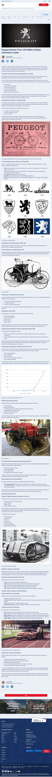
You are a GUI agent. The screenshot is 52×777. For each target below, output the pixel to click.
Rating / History (40, 17)
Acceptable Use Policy (16, 766)
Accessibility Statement (45, 766)
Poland (15, 742)
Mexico (15, 733)
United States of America (6, 732)
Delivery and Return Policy (6, 767)
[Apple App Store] (30, 751)
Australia (3, 738)
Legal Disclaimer (4, 773)
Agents (9, 17)
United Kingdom (4, 733)
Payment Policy (29, 766)
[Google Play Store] (38, 751)
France (15, 736)
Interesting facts (25, 17)
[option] (13, 706)
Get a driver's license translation (7, 725)
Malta (3, 742)
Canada (15, 739)
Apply (43, 4)
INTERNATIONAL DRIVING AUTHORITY (7, 1)
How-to (14, 17)
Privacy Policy (20, 767)
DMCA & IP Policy (37, 766)
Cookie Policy (23, 766)
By (9, 56)
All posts (3, 17)
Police (33, 17)
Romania (3, 735)
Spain (15, 732)
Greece (3, 739)
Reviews (3, 18)
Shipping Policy (14, 767)
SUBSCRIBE (45, 14)
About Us (3, 766)
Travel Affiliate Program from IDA (7, 726)
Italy (15, 735)
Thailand (15, 738)
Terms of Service (8, 766)
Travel (8, 18)
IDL (19, 17)
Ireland (3, 736)
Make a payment (46, 751)
